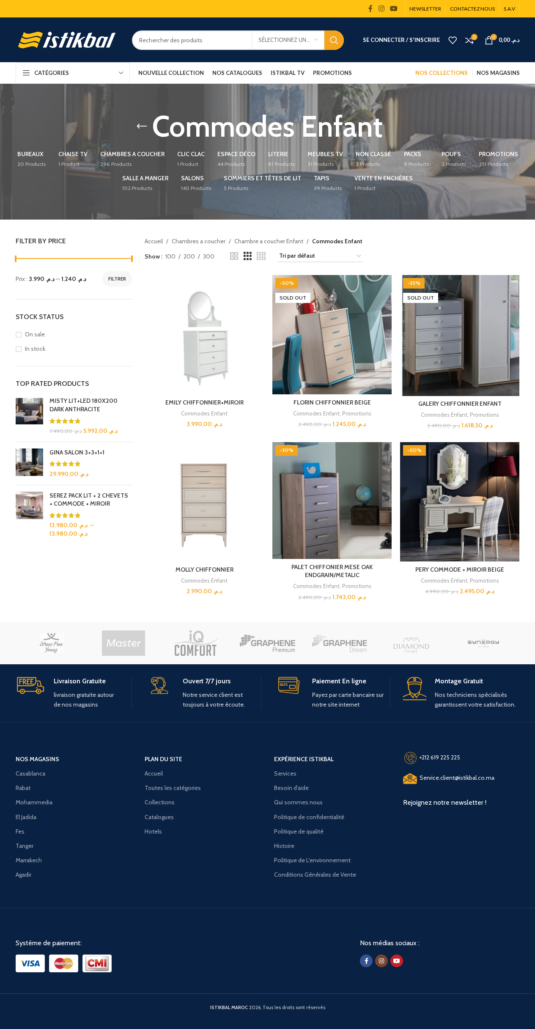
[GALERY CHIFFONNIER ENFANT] (459, 335)
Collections (160, 802)
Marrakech (29, 860)
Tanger (24, 846)
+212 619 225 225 (439, 757)
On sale (35, 334)
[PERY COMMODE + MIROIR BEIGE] (459, 501)
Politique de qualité (299, 831)
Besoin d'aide (291, 788)
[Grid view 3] (248, 256)
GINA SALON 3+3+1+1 (76, 452)
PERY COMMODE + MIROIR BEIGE (459, 569)
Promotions (356, 413)
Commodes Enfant (204, 413)
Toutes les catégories (173, 788)
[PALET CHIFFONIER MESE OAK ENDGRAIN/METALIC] (332, 500)
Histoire (284, 846)
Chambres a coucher (198, 241)
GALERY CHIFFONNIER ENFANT (460, 403)
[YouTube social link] (393, 8)
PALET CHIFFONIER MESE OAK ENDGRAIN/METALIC (332, 571)
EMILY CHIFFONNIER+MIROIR (204, 402)
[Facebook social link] (370, 8)
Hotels (153, 831)
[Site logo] (67, 39)
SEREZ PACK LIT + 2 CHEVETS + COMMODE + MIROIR (88, 500)
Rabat (23, 788)
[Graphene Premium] (267, 643)
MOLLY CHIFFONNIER (204, 569)
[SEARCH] (334, 40)
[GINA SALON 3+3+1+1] (29, 463)
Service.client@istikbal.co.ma (457, 778)
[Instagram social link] (381, 8)
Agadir (23, 874)
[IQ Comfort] (195, 643)
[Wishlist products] (452, 40)
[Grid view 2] (234, 256)
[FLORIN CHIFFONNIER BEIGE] (332, 334)
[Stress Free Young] (52, 643)
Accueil (154, 241)
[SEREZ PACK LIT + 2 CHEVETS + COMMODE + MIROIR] (29, 515)
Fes (20, 831)
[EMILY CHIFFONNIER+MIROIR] (204, 334)
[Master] (123, 643)
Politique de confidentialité (309, 817)
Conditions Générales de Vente (315, 874)
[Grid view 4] (261, 256)
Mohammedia (34, 802)
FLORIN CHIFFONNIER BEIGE (332, 402)
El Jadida (26, 817)
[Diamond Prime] (411, 643)
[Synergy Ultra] (483, 643)
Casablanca (30, 773)
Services (285, 773)
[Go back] (141, 126)
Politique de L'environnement (312, 860)
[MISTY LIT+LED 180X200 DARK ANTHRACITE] (29, 416)
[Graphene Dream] (340, 643)
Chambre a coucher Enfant (268, 241)
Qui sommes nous (298, 802)
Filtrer (117, 278)
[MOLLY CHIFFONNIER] (204, 501)
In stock (35, 348)
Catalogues (159, 817)
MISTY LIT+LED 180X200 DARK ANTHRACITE (83, 405)
